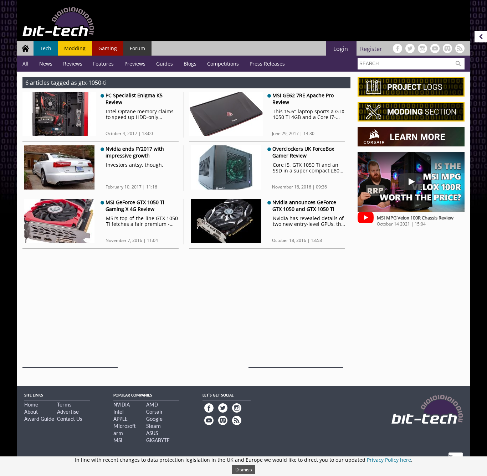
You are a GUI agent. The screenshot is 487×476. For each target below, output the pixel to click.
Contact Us (69, 419)
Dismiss (243, 469)
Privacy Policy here (389, 459)
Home (31, 405)
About (31, 412)
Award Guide (39, 419)
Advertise (68, 412)
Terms (64, 405)
